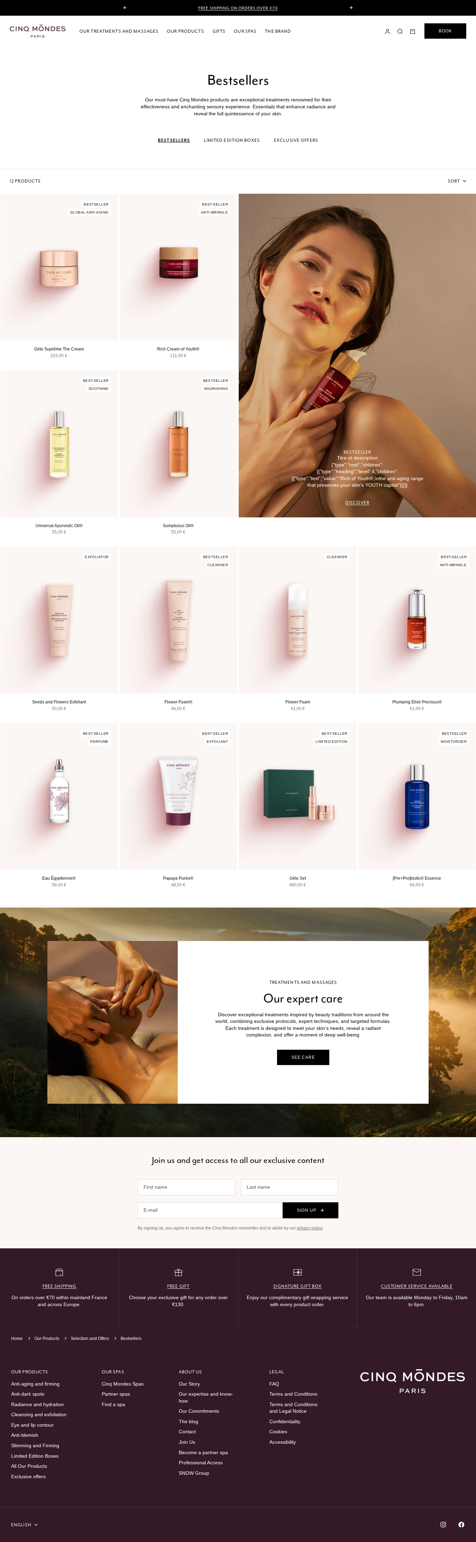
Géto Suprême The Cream (59, 349)
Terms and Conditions (293, 1394)
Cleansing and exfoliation (39, 1414)
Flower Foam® (178, 702)
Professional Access (201, 1462)
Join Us (187, 1442)
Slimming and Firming (35, 1445)
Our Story (189, 1384)
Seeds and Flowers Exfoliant (59, 702)
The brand (278, 31)
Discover (357, 502)
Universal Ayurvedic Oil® (59, 525)
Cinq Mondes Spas (123, 1384)
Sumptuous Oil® (178, 525)
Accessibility (282, 1442)
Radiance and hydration (37, 1404)
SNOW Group (194, 1473)
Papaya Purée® (178, 878)
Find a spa (113, 1404)
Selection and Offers (90, 1338)
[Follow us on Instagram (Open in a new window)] (443, 1524)
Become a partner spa (203, 1452)
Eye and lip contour (32, 1425)
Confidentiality (284, 1421)
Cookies (278, 1431)
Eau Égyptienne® (59, 878)
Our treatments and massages (119, 31)
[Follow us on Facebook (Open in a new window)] (461, 1524)
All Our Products (29, 1466)
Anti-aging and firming (35, 1384)
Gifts (219, 31)
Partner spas (116, 1394)
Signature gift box (297, 1286)
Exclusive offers (28, 1476)
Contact (187, 1431)
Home (17, 1338)
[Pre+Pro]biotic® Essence (417, 878)
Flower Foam (297, 702)
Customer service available (417, 1286)
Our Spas (245, 31)
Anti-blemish (24, 1435)
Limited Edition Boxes (35, 1456)
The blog (188, 1421)
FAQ (274, 1384)
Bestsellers (131, 1338)
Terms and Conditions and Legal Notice (293, 1408)
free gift (178, 1286)
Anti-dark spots (27, 1394)
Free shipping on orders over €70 (237, 8)
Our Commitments (199, 1411)
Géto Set (298, 878)
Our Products (185, 31)
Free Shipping (60, 1286)
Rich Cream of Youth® (178, 349)
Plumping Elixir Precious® (417, 702)
